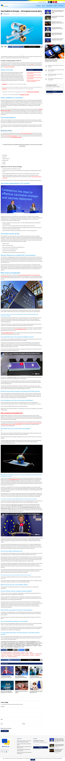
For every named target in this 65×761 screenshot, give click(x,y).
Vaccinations (37, 655)
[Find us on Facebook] (49, 2)
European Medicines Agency (16, 137)
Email (2, 723)
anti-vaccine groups (16, 652)
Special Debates (49, 5)
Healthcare (27, 653)
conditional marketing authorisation (26, 133)
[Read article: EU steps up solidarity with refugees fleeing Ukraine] (48, 18)
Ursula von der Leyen (25, 655)
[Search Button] (63, 2)
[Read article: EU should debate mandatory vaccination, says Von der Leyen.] (7, 670)
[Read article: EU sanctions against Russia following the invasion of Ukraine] (48, 29)
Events (55, 5)
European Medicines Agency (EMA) (18, 653)
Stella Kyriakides (9, 655)
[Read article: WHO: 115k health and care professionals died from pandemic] (21, 670)
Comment (3, 706)
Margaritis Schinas (38, 653)
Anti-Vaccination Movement (7, 652)
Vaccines (2, 656)
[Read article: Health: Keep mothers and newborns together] (21, 685)
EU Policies (38, 5)
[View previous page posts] (21, 697)
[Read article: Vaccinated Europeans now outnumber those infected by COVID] (36, 670)
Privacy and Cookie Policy (58, 758)
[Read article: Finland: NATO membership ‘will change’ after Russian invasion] (48, 35)
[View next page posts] (22, 697)
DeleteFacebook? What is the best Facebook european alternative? (51, 60)
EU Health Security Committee (6, 653)
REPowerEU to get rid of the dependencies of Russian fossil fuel (59, 750)
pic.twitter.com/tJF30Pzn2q (32, 91)
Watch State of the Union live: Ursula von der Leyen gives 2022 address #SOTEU (58, 11)
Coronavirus (23, 652)
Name (2, 719)
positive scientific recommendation (10, 135)
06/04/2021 (31, 693)
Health (3, 674)
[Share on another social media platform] (41, 47)
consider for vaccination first (9, 66)
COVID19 (30, 652)
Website (23, 723)
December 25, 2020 (24, 94)
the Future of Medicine (17, 655)
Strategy (32, 64)
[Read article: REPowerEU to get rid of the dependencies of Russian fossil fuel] (48, 23)
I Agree (32, 759)
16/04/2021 (17, 693)
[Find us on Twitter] (51, 2)
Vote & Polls (60, 5)
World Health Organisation (12, 656)
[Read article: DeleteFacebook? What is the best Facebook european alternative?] (54, 51)
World (43, 5)
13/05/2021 (2, 693)
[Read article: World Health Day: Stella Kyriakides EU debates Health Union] (36, 685)
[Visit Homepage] (4, 5)
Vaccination (32, 655)
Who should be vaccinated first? (12, 413)
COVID (27, 652)
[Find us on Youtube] (56, 2)
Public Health (3, 655)
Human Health (32, 653)
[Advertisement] (21, 52)
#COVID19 (4, 84)
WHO (6, 656)
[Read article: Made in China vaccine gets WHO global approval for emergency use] (7, 685)
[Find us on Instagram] (54, 2)
